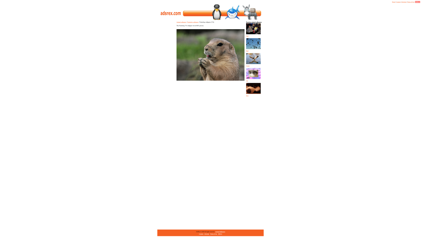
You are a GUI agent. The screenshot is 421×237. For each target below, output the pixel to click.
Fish (247, 36)
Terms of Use (410, 2)
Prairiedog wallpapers (193, 22)
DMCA (418, 2)
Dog (247, 95)
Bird (247, 51)
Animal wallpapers (181, 22)
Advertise (403, 2)
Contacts (398, 2)
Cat (247, 81)
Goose (248, 66)
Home (393, 2)
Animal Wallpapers (220, 232)
